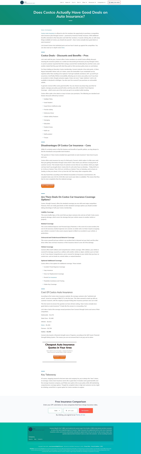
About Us (31, 439)
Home (67, 2)
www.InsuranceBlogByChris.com (56, 446)
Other (83, 2)
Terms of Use (80, 415)
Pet (78, 2)
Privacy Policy (87, 446)
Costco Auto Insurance (48, 33)
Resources (91, 2)
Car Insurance (48, 30)
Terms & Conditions (95, 446)
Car (73, 2)
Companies (101, 2)
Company (32, 437)
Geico (43, 325)
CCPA (101, 446)
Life (61, 2)
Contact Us (40, 439)
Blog (35, 439)
